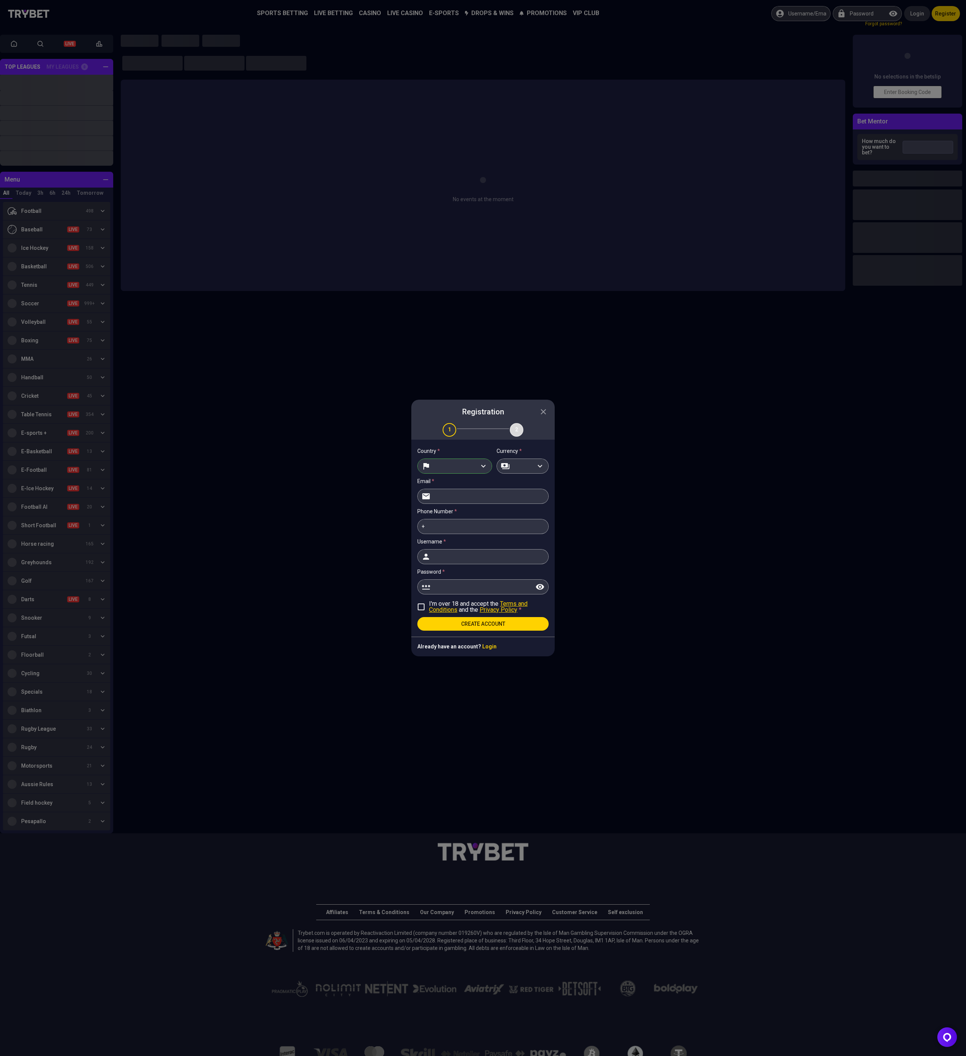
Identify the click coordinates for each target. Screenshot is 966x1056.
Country (428, 451)
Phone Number (437, 511)
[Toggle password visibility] (540, 586)
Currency (509, 451)
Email (425, 481)
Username (431, 542)
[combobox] (455, 466)
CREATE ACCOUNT (483, 624)
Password (431, 572)
